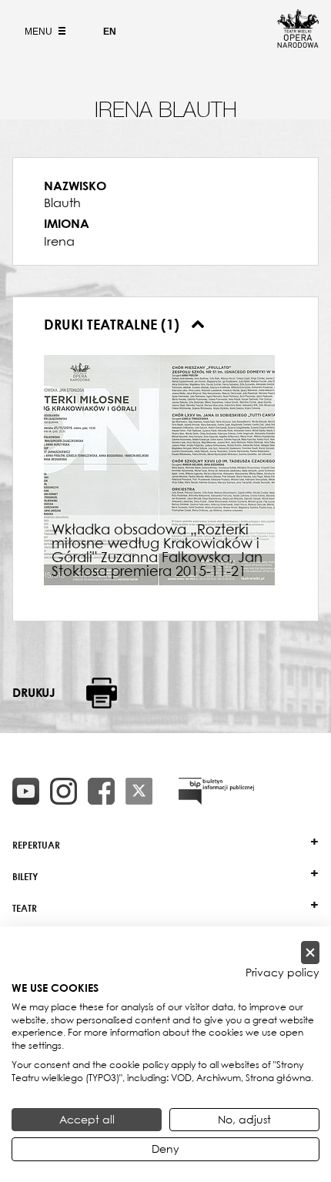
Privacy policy (282, 972)
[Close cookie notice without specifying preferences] (310, 953)
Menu (40, 31)
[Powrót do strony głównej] (298, 43)
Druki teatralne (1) (113, 324)
